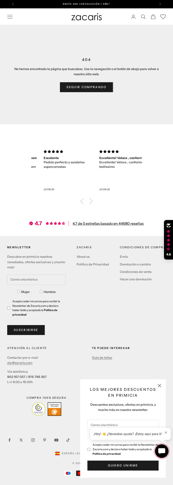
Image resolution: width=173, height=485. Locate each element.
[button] (83, 201)
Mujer (25, 292)
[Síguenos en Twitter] (21, 440)
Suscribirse (26, 330)
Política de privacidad (107, 453)
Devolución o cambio (135, 264)
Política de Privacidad (93, 264)
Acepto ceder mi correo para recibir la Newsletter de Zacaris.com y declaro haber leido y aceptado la (126, 449)
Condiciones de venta (136, 272)
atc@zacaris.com (19, 363)
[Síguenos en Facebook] (9, 440)
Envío (124, 257)
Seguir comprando (86, 87)
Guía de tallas (102, 358)
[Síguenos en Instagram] (33, 440)
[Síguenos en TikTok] (68, 440)
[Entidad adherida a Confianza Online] (46, 409)
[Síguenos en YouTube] (56, 440)
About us (83, 257)
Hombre (50, 292)
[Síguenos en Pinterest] (44, 440)
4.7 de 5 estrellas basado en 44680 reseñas (108, 223)
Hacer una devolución (136, 279)
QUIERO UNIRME (123, 465)
